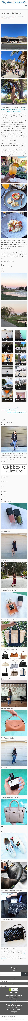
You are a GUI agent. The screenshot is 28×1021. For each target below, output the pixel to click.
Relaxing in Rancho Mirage (9, 410)
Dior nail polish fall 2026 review (14, 1000)
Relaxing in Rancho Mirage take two (16, 412)
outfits (18, 16)
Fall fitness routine (14, 1002)
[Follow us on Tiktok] (8, 422)
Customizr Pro (21, 1019)
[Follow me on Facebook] (4, 422)
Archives (14, 978)
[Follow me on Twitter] (2, 422)
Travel (13, 16)
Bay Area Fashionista (14, 2)
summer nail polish (16, 109)
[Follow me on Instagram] (6, 422)
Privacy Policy (14, 1012)
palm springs (22, 16)
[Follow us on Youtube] (12, 422)
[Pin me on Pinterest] (10, 422)
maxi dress (8, 109)
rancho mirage (3, 17)
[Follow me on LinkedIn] (13, 422)
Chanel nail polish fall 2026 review (14, 997)
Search (14, 970)
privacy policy (24, 953)
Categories (14, 984)
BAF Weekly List (14, 998)
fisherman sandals (17, 111)
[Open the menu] (26, 6)
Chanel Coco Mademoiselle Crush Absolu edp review (14, 995)
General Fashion (9, 16)
